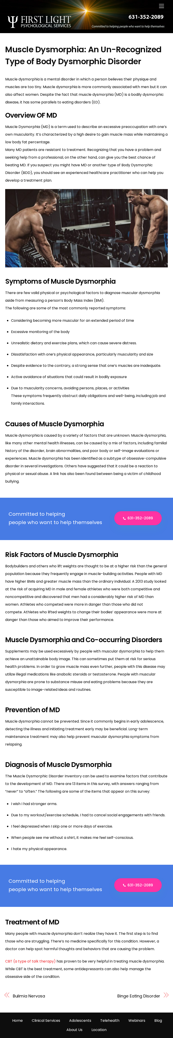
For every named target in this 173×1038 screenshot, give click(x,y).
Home (17, 1020)
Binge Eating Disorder (138, 996)
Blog (158, 1020)
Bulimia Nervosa (29, 996)
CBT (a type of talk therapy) (30, 961)
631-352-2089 (140, 518)
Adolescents (80, 1020)
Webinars (136, 1020)
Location (99, 1029)
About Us (74, 1029)
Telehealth (109, 1020)
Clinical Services (46, 1020)
